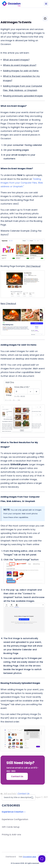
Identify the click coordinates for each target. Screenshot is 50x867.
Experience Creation (13, 811)
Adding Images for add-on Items (21, 70)
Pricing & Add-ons (11, 834)
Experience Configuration (15, 819)
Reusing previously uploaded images (23, 95)
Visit (27, 856)
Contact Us (23, 794)
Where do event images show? (19, 65)
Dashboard (11, 856)
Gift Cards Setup (11, 826)
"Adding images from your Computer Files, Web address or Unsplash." (22, 183)
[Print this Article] (45, 18)
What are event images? (16, 59)
